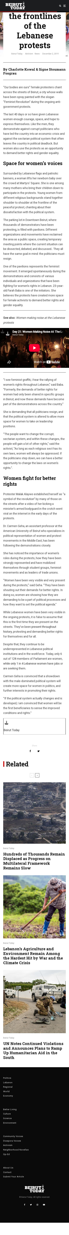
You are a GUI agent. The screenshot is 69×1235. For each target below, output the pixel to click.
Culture (7, 1114)
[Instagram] (37, 1204)
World (6, 1091)
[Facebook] (25, 1204)
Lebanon (8, 1082)
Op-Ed (6, 1154)
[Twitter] (31, 1204)
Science (7, 1118)
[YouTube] (44, 1204)
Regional (8, 1087)
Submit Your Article (13, 1176)
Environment (9, 1123)
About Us (8, 1167)
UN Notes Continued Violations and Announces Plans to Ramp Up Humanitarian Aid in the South (33, 1050)
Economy (8, 1096)
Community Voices (13, 1136)
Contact (7, 1172)
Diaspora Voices (12, 1141)
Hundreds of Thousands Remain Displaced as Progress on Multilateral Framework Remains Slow (34, 861)
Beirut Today (16, 54)
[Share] (30, 751)
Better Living (10, 1109)
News (37, 54)
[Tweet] (38, 751)
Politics (7, 1078)
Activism (29, 54)
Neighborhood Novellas (16, 1150)
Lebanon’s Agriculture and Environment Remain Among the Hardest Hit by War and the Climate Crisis (33, 956)
